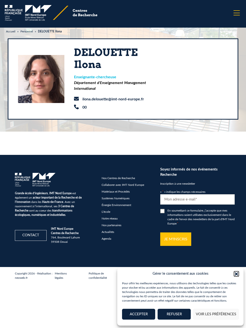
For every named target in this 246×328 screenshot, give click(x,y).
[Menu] (236, 12)
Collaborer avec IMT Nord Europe (123, 184)
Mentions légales (61, 275)
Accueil (10, 31)
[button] (236, 273)
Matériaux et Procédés (116, 191)
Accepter (139, 314)
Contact (30, 235)
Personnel (26, 31)
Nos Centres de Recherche (118, 178)
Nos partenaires (111, 225)
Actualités (108, 232)
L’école (106, 211)
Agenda (106, 238)
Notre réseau (110, 218)
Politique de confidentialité (98, 275)
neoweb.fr (21, 277)
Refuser (174, 314)
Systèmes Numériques (115, 198)
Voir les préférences (216, 314)
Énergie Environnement (116, 205)
